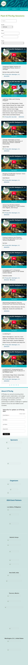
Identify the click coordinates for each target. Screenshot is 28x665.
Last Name (5, 424)
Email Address (6, 415)
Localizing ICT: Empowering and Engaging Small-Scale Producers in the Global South (14, 371)
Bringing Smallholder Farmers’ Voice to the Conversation (14, 174)
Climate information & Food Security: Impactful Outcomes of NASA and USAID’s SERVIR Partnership (13, 142)
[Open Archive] (16, 9)
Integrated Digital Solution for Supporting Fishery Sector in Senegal (12, 68)
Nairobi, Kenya (14, 537)
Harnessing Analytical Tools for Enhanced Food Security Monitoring (14, 303)
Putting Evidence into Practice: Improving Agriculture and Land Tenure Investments (12, 239)
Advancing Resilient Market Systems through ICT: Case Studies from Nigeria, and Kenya (14, 206)
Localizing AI (7, 334)
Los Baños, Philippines (14, 507)
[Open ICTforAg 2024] (9, 9)
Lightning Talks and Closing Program (11, 99)
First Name (5, 419)
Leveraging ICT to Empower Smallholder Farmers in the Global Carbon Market (13, 271)
